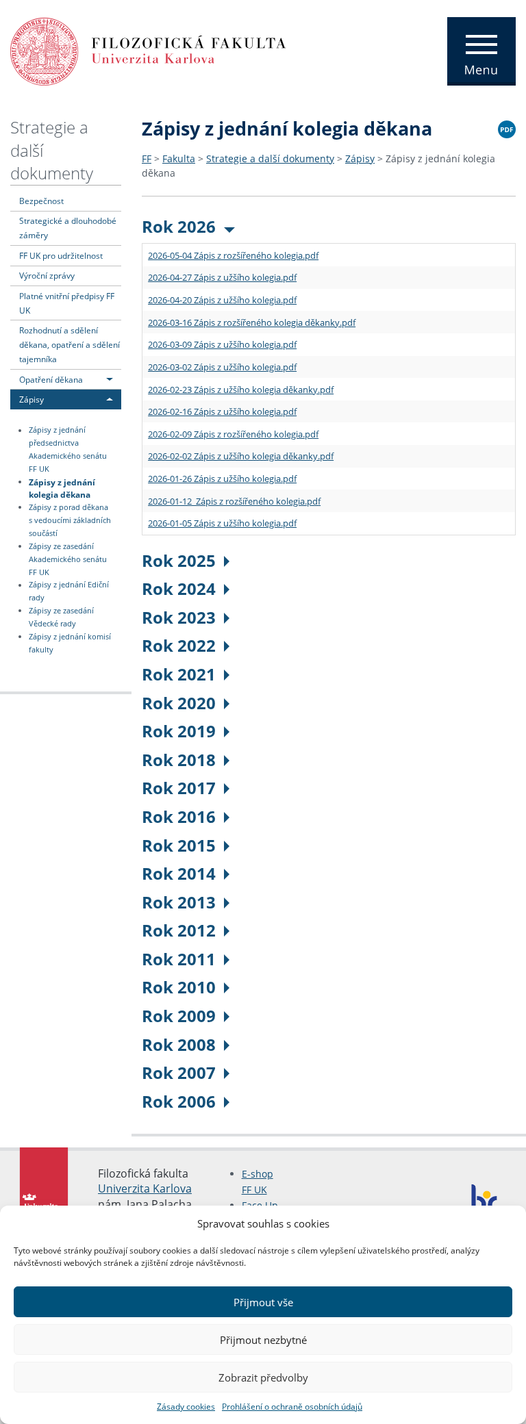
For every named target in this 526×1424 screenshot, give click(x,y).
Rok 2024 (179, 588)
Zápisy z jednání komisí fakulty (70, 643)
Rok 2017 (179, 787)
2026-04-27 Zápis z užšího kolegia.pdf (222, 277)
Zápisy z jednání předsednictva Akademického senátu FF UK (68, 450)
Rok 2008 (179, 1044)
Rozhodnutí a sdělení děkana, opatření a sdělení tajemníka (69, 344)
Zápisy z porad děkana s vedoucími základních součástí (70, 520)
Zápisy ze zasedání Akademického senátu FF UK (68, 559)
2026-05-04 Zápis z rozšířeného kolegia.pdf (233, 255)
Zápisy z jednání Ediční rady (69, 592)
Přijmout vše (263, 1302)
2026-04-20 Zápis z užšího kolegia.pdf (222, 300)
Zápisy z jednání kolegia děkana (62, 488)
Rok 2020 (179, 702)
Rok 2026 (179, 226)
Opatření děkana (51, 379)
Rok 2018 (179, 759)
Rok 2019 (179, 731)
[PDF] (507, 127)
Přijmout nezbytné (263, 1340)
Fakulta (178, 158)
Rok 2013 (179, 902)
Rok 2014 (179, 873)
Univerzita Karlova (145, 1188)
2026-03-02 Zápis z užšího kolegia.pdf (222, 367)
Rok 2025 (179, 560)
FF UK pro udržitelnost (61, 255)
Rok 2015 (179, 845)
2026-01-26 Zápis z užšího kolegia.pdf (222, 478)
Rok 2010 (179, 987)
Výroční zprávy (47, 275)
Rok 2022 (179, 645)
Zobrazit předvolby (263, 1377)
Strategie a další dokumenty (270, 158)
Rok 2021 (179, 674)
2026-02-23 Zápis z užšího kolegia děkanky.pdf (241, 389)
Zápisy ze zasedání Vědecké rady (61, 617)
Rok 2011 (179, 959)
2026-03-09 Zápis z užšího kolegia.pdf (222, 344)
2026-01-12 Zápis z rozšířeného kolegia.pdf (234, 501)
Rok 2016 (179, 816)
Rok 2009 (179, 1015)
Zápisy (31, 399)
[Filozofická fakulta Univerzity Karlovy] (148, 50)
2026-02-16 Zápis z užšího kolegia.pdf (222, 411)
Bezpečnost (41, 200)
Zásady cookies (186, 1406)
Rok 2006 (179, 1101)
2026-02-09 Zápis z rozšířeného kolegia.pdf (233, 434)
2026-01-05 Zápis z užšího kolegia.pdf (222, 523)
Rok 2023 (179, 617)
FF (146, 158)
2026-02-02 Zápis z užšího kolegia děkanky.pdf (241, 456)
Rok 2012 (179, 930)
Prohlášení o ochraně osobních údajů (292, 1406)
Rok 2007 (179, 1072)
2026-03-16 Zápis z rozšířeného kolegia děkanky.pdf (251, 322)
